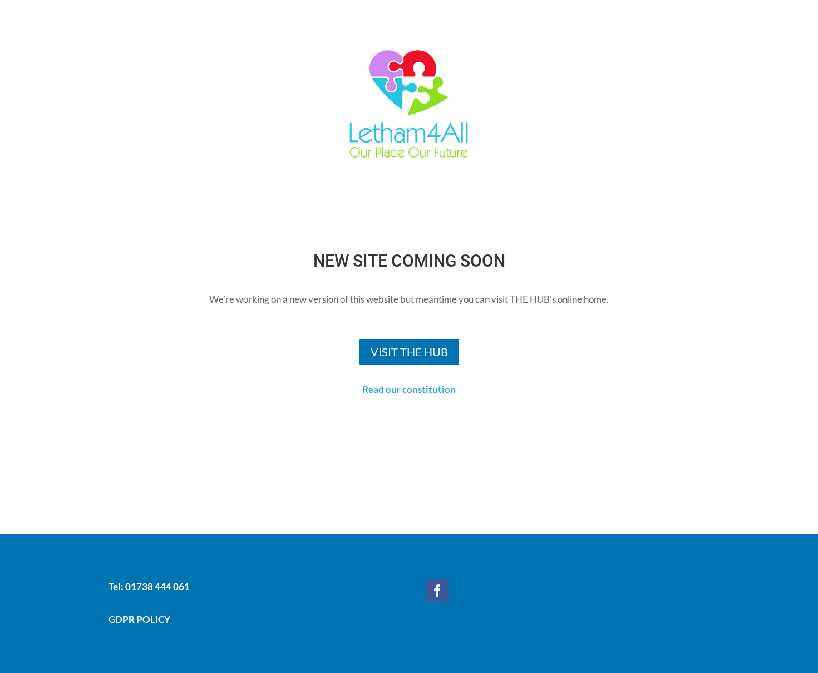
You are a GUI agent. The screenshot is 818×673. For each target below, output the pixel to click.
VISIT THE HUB (409, 351)
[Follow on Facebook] (437, 590)
